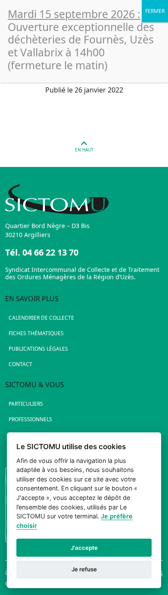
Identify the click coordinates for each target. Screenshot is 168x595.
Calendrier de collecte (41, 317)
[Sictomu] (84, 199)
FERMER (155, 11)
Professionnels (30, 419)
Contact (20, 364)
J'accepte (84, 547)
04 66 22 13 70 (50, 252)
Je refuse (84, 569)
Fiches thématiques (36, 333)
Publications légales (38, 348)
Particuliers (26, 403)
